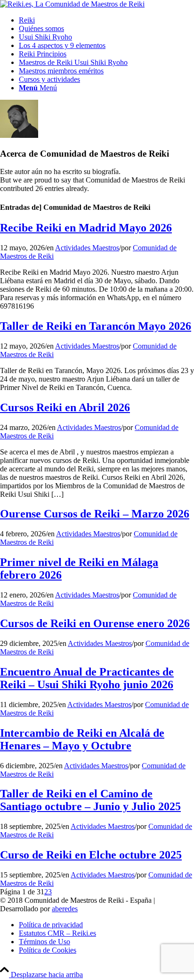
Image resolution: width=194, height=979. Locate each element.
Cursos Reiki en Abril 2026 (65, 407)
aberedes (65, 909)
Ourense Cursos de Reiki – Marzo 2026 (94, 514)
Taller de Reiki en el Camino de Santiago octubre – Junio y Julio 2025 (90, 800)
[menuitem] (106, 20)
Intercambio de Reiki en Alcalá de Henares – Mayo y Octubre (82, 739)
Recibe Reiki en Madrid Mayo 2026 (86, 228)
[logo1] (72, 4)
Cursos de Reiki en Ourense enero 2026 (95, 623)
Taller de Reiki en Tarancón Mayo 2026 (95, 326)
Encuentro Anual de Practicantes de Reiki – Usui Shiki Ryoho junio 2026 (87, 678)
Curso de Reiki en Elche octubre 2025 (91, 855)
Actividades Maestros (87, 248)
